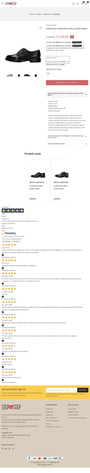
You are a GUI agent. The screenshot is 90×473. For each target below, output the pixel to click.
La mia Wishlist (73, 415)
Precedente (6, 241)
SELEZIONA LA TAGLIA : (54, 69)
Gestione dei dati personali (77, 418)
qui (57, 396)
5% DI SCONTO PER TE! (14, 389)
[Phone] (13, 448)
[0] (82, 3)
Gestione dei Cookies (53, 427)
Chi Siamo (49, 409)
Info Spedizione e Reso (56, 144)
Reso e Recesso (51, 418)
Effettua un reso (73, 412)
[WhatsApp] (9, 448)
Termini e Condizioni (53, 421)
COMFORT (56, 14)
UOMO (31, 14)
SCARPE (38, 14)
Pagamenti (49, 412)
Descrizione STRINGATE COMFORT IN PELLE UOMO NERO (65, 94)
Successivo (16, 241)
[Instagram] (6, 448)
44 (48, 74)
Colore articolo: (55, 65)
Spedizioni (49, 415)
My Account (73, 404)
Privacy (48, 424)
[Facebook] (3, 448)
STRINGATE (47, 14)
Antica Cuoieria (51, 25)
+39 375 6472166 (8, 437)
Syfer (50, 465)
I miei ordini (72, 409)
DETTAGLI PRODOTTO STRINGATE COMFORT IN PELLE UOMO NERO (66, 137)
